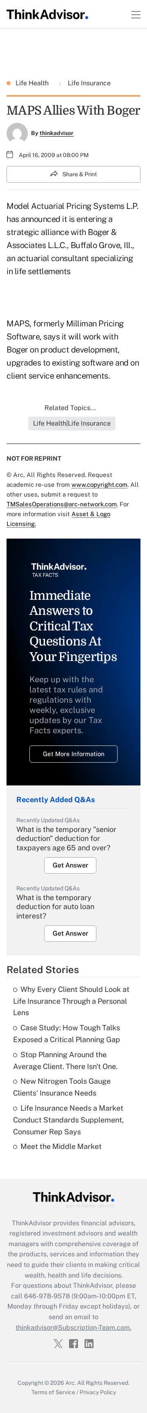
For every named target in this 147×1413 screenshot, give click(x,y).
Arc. (70, 1383)
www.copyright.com (99, 484)
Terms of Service (53, 1392)
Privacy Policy (98, 1392)
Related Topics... (70, 408)
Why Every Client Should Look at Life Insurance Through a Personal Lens (71, 1001)
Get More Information (74, 753)
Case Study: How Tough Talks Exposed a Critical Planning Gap (66, 1033)
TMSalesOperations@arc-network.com (62, 504)
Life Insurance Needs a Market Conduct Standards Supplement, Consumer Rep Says (68, 1120)
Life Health (33, 83)
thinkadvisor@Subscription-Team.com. (73, 1327)
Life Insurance (88, 83)
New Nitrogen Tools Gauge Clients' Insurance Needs (62, 1087)
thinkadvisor (57, 133)
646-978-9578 (47, 1296)
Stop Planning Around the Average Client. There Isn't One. (65, 1060)
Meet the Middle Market (61, 1146)
